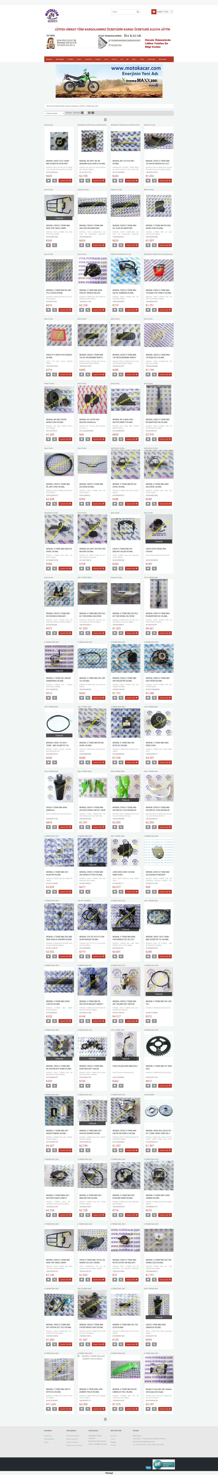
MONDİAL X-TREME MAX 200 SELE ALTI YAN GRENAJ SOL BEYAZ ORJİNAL (125, 616)
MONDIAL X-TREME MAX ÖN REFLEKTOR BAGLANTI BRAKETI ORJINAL (91, 1004)
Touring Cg (88, 59)
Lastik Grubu (151, 59)
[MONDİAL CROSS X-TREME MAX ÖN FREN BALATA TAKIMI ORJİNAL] (59, 1046)
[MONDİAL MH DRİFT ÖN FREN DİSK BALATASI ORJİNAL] (92, 529)
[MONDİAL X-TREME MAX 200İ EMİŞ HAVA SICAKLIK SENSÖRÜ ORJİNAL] (59, 917)
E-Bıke (142, 59)
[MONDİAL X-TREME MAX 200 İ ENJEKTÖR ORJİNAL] (59, 852)
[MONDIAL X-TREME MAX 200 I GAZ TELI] (159, 982)
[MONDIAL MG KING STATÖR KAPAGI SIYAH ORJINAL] (59, 400)
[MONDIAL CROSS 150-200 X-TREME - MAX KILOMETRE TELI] (59, 723)
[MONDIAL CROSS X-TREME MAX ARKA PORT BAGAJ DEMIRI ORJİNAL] (59, 1240)
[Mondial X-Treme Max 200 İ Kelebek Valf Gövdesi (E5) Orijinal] (159, 1369)
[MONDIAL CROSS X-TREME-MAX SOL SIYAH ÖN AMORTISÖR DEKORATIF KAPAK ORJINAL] (125, 206)
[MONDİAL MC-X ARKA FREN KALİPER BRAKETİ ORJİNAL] (125, 400)
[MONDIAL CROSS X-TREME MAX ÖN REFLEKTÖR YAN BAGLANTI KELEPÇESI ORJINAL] (125, 1240)
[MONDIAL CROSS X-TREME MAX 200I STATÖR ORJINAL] (159, 658)
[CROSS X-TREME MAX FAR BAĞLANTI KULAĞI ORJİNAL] (125, 529)
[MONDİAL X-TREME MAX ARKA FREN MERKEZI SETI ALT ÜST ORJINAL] (125, 917)
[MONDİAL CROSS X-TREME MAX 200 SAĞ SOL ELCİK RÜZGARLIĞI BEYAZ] (159, 787)
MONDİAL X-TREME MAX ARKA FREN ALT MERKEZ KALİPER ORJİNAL (90, 293)
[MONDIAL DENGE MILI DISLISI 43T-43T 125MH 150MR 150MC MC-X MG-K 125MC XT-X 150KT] (159, 1111)
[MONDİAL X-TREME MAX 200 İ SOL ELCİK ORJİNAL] (125, 1305)
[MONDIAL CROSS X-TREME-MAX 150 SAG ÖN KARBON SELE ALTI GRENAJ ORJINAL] (159, 141)
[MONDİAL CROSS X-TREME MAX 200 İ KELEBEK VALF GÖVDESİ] (125, 982)
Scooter (114, 59)
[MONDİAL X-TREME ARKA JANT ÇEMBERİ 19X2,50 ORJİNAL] (92, 1369)
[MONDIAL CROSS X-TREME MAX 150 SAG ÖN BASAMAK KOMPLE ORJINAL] (125, 335)
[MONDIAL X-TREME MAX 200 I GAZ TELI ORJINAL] (92, 658)
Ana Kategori (60, 59)
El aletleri (70, 59)
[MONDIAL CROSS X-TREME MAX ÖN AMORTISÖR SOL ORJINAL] (159, 594)
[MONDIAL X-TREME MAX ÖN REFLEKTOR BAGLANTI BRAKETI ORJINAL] (92, 982)
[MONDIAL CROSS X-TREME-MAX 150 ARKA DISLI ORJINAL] (159, 335)
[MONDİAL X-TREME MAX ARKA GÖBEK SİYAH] (159, 723)
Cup (121, 59)
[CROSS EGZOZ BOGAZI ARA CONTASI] (159, 529)
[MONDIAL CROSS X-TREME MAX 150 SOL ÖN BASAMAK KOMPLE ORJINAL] (92, 335)
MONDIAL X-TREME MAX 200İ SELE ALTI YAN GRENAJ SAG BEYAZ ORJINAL (92, 616)
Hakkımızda (48, 1436)
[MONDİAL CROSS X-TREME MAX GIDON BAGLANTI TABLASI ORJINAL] (92, 1046)
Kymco (134, 59)
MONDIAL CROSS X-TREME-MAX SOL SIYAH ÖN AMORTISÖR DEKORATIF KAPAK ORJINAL (124, 228)
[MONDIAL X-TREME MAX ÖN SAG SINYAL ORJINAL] (92, 723)
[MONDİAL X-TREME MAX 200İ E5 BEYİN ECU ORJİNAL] (59, 1369)
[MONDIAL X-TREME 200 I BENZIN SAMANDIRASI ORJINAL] (59, 658)
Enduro (79, 59)
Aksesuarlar (162, 59)
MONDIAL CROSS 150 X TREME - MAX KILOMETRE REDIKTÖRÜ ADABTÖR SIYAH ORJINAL (58, 163)
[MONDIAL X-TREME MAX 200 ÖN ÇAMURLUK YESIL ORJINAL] (125, 1369)
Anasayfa (49, 59)
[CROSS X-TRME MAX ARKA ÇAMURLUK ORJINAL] (159, 1305)
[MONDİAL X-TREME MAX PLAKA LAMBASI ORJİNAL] (159, 1175)
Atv (127, 59)
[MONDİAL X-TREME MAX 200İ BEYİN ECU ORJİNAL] (125, 723)
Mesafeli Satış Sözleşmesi (74, 1445)
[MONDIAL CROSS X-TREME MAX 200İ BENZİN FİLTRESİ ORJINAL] (92, 852)
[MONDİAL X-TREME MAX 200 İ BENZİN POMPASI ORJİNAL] (59, 1111)
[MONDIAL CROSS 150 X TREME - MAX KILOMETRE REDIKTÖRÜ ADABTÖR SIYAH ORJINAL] (59, 141)
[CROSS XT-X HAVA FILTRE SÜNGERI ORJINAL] (59, 335)
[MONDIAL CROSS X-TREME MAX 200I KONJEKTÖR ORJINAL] (125, 658)
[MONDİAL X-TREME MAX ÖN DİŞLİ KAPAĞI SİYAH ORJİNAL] (159, 206)
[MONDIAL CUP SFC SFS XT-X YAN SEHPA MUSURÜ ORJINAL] (92, 917)
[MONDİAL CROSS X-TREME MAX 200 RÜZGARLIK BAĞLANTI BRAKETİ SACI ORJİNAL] (159, 852)
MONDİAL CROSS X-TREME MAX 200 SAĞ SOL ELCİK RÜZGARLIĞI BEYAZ (158, 810)
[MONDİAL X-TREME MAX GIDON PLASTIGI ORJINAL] (59, 982)
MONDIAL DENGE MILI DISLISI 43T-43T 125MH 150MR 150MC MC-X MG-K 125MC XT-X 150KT (159, 1133)
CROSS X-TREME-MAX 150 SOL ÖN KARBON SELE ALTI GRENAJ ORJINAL (92, 1262)
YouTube (113, 1445)
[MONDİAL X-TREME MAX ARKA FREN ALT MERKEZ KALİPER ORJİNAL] (92, 270)
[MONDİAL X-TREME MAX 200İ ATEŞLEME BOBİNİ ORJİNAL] (125, 1175)
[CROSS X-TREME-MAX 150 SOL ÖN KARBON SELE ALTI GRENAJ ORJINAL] (92, 1240)
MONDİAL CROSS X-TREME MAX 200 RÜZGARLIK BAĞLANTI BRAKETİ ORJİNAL (58, 616)
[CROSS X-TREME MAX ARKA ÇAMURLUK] (59, 787)
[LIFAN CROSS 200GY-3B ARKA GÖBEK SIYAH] (125, 852)
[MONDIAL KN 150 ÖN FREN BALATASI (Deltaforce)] (92, 400)
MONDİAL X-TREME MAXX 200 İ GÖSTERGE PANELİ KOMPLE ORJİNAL (57, 1198)
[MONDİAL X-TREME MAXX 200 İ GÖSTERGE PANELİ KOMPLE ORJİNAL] (59, 1175)
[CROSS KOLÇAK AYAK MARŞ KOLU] (125, 1046)
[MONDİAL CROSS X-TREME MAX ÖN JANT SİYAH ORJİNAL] (59, 464)
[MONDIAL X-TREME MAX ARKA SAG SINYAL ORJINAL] (159, 464)
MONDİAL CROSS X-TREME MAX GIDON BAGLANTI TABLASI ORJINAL (91, 1069)
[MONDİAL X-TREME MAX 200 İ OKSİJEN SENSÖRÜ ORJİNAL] (92, 1111)
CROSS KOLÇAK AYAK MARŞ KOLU (125, 1066)
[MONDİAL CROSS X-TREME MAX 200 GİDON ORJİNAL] (92, 464)
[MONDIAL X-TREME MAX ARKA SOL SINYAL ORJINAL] (59, 529)
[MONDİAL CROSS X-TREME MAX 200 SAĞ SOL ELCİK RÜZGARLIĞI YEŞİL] (125, 787)
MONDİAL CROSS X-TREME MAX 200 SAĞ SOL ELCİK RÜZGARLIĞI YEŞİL (124, 810)
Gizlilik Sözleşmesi (72, 1442)
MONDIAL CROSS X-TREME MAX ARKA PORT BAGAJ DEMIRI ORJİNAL (58, 1262)
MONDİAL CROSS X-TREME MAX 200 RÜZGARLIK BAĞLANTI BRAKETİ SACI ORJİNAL (158, 875)
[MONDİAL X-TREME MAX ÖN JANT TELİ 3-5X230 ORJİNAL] (59, 270)
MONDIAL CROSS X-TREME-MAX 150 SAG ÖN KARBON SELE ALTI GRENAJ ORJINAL (158, 163)
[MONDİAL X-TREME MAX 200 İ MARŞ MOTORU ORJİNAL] (92, 1175)
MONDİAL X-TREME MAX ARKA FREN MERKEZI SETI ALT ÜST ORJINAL (124, 939)
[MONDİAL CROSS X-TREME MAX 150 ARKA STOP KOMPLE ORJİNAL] (159, 270)
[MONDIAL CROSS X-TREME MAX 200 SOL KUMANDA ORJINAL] (125, 270)
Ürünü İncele (54, 181)
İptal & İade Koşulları (72, 1436)
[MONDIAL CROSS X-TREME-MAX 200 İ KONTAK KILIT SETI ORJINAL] (59, 1305)
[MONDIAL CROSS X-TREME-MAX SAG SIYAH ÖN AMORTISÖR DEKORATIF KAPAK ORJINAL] (92, 206)
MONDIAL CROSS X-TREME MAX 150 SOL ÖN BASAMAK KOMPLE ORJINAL (91, 357)
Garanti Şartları (49, 1439)
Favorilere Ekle (48, 181)
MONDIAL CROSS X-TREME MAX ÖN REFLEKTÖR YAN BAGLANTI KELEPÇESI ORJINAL (124, 1262)
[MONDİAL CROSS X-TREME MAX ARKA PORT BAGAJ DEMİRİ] (59, 206)
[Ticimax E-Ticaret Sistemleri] (109, 1473)
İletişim (46, 1442)
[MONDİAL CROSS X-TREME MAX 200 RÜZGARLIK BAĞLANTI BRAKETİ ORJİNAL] (59, 594)
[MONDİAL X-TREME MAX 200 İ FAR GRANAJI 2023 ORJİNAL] (159, 1240)
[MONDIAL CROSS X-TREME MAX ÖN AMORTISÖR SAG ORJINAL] (159, 400)
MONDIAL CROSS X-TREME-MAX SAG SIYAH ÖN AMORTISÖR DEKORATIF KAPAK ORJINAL (91, 228)
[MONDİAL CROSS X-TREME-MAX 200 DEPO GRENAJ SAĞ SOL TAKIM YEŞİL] (92, 787)
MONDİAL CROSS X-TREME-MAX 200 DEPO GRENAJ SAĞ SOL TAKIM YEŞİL (92, 810)
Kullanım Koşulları (72, 1439)
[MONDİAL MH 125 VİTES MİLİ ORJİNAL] (125, 141)
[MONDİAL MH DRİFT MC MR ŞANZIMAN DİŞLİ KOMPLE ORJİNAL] (92, 141)
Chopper (98, 59)
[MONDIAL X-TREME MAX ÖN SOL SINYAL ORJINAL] (125, 464)
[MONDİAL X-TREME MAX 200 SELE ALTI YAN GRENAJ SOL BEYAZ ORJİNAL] (125, 594)
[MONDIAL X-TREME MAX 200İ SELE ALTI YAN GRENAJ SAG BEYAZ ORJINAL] (92, 594)
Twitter (113, 1439)
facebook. (114, 1436)
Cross (106, 59)
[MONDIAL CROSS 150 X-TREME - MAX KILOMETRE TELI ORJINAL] (159, 917)
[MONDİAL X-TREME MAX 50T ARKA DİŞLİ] (159, 1046)
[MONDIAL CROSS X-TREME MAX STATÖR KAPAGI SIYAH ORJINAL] (92, 1305)
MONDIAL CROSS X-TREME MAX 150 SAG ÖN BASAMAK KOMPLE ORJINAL (124, 357)
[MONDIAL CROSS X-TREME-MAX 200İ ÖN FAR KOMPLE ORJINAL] (125, 1111)
